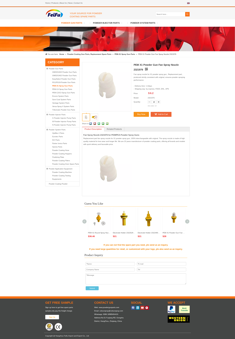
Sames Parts (57, 147)
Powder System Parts (57, 130)
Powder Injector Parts (57, 115)
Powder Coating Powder (58, 184)
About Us (63, 3)
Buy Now (141, 114)
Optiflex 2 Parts (58, 133)
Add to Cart (163, 114)
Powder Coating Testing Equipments (61, 177)
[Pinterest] (147, 308)
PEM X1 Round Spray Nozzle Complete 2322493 (99, 233)
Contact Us (78, 3)
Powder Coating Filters (61, 161)
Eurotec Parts (57, 137)
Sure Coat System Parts (61, 99)
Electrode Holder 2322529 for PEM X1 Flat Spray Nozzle (123, 233)
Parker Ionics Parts (59, 143)
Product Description (93, 129)
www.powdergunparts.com (109, 307)
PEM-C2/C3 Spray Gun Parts (63, 93)
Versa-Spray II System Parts (63, 106)
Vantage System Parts (60, 103)
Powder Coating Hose (60, 150)
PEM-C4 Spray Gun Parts (62, 89)
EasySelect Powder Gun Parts (64, 79)
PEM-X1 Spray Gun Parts (62, 86)
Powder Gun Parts (56, 69)
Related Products (114, 129)
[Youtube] (142, 308)
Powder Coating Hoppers (62, 154)
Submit (92, 288)
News (70, 3)
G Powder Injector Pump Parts (64, 118)
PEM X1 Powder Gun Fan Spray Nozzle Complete (173, 233)
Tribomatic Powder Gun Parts (63, 110)
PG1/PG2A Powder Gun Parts (63, 82)
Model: (136, 98)
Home (47, 3)
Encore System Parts (60, 96)
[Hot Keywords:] (187, 14)
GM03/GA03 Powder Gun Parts (64, 72)
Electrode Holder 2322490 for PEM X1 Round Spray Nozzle (148, 233)
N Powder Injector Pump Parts (64, 125)
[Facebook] (133, 308)
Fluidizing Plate (58, 157)
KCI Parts (56, 140)
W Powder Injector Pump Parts (64, 121)
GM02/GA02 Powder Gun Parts (64, 75)
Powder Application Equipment (60, 169)
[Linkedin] (138, 308)
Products (54, 3)
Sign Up (52, 317)
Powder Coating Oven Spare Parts (65, 164)
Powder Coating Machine (62, 172)
